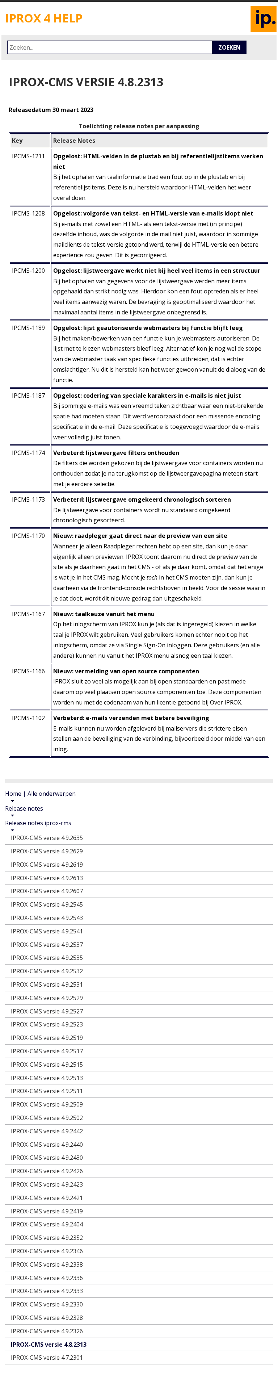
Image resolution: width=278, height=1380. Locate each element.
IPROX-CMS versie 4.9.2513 (47, 1078)
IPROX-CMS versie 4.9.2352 (47, 1238)
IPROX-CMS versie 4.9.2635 (47, 838)
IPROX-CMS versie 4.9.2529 (47, 998)
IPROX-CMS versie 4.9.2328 (47, 1318)
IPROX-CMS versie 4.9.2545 (47, 904)
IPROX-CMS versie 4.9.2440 (47, 1145)
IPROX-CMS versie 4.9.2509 (47, 1104)
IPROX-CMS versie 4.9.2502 (47, 1118)
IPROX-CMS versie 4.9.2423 (47, 1184)
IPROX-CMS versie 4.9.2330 (47, 1304)
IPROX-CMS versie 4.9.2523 (47, 1024)
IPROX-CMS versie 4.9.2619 (47, 865)
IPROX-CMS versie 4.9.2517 (47, 1051)
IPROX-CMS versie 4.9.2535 (47, 958)
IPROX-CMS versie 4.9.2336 (47, 1278)
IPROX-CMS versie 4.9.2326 (47, 1331)
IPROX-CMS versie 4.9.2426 (47, 1171)
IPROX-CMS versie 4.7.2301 (47, 1358)
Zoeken (229, 47)
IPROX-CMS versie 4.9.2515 (47, 1065)
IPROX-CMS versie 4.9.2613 (47, 878)
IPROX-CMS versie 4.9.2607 (47, 891)
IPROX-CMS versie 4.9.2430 (47, 1158)
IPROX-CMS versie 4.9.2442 (47, 1131)
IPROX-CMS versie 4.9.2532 (47, 971)
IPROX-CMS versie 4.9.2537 (47, 945)
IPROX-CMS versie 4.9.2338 (47, 1264)
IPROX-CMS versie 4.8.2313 (49, 1344)
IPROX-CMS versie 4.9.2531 (47, 984)
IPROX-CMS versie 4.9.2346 (47, 1251)
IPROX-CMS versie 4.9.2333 (47, 1291)
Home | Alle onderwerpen (40, 794)
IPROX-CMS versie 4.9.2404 (47, 1224)
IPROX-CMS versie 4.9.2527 (47, 1011)
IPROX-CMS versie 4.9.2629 (47, 851)
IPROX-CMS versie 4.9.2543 (47, 918)
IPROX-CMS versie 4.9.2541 (47, 931)
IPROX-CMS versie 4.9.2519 (47, 1038)
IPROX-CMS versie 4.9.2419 (47, 1211)
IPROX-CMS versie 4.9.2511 (47, 1091)
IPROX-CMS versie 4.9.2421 (47, 1198)
